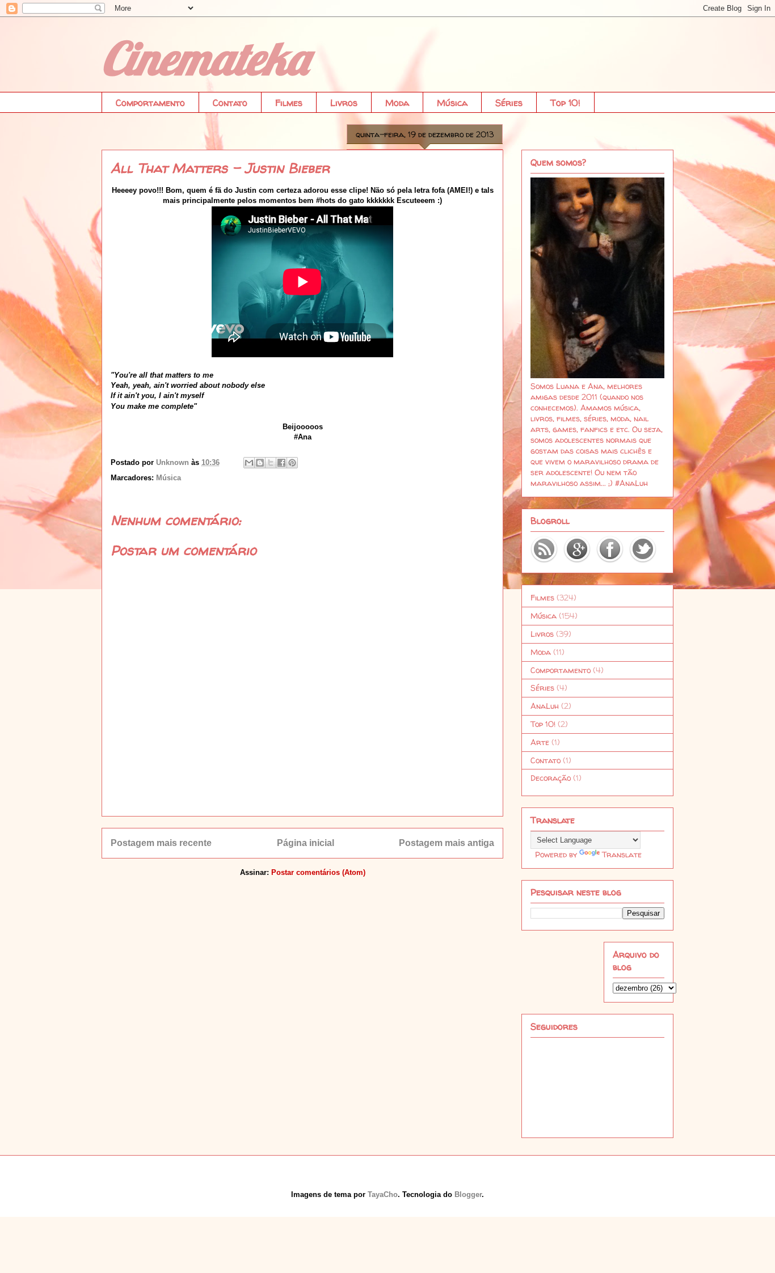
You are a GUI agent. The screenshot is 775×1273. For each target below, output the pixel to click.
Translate (622, 854)
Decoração (550, 777)
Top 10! (565, 102)
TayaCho (383, 1194)
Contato (230, 102)
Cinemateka (205, 57)
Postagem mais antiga (446, 843)
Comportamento (150, 102)
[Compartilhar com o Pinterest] (292, 462)
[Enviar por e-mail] (249, 462)
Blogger (468, 1194)
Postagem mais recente (161, 843)
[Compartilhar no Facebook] (281, 462)
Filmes (288, 102)
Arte (539, 742)
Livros (343, 102)
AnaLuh (544, 705)
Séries (509, 102)
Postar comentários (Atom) (318, 872)
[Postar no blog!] (260, 462)
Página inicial (305, 843)
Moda (397, 102)
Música (452, 102)
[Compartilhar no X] (270, 462)
